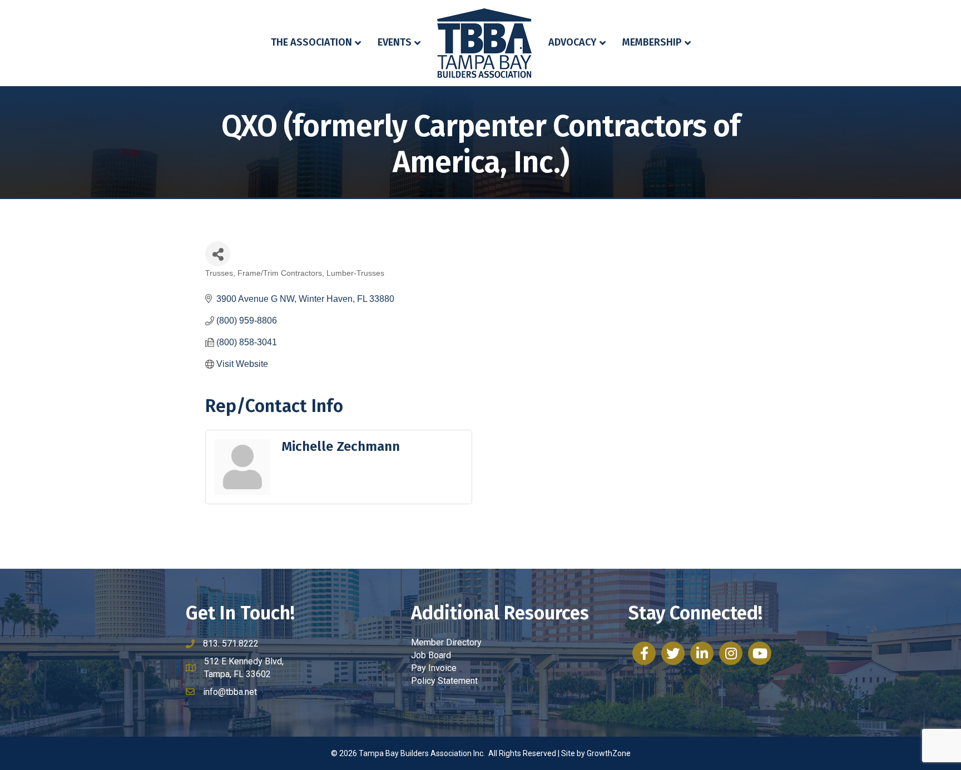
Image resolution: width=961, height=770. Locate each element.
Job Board (431, 655)
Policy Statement (444, 680)
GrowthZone (609, 753)
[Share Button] (217, 253)
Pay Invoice (434, 668)
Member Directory (446, 642)
